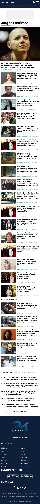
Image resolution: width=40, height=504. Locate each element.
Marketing (26, 494)
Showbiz (33, 6)
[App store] (13, 476)
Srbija (19, 353)
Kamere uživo (13, 6)
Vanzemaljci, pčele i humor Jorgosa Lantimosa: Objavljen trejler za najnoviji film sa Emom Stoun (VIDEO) (28, 102)
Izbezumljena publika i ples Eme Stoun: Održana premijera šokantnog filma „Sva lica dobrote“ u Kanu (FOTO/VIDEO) (27, 222)
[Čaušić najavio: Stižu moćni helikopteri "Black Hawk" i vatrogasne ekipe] (8, 348)
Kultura (24, 451)
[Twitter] (25, 487)
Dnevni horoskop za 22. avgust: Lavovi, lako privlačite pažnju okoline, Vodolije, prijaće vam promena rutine (28, 332)
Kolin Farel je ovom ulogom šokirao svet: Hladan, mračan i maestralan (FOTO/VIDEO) (28, 88)
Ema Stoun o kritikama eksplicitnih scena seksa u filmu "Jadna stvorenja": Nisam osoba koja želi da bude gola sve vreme (26, 262)
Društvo (20, 313)
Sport (27, 6)
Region (23, 460)
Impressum (18, 494)
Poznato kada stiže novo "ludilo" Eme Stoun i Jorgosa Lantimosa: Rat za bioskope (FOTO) (27, 129)
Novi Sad (24, 467)
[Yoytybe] (21, 487)
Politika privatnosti (8, 496)
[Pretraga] (34, 2)
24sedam (12, 501)
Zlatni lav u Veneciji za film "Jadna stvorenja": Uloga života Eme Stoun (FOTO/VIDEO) (27, 275)
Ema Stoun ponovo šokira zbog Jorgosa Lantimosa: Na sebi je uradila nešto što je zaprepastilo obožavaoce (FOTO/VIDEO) (27, 142)
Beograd (24, 457)
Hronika (4, 460)
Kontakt (10, 494)
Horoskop (20, 339)
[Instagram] (18, 487)
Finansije (20, 326)
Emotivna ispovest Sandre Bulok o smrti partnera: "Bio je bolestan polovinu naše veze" (27, 359)
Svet (38, 6)
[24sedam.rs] (7, 2)
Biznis (23, 448)
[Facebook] (14, 487)
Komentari (32, 372)
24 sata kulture (6, 70)
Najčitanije (20, 372)
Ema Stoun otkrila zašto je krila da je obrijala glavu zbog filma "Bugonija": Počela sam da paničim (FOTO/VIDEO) (17, 65)
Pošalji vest (34, 494)
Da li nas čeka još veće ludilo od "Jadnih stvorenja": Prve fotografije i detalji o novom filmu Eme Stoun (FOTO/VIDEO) (27, 235)
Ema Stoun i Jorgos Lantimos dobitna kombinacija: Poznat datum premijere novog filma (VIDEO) (28, 249)
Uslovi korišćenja (21, 496)
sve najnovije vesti (20, 412)
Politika (21, 6)
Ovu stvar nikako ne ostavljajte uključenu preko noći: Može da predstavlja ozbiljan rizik (27, 306)
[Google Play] (26, 476)
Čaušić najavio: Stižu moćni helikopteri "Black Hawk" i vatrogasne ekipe (27, 345)
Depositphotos (33, 496)
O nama (4, 494)
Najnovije (4, 6)
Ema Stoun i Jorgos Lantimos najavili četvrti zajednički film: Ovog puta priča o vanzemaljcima (28, 209)
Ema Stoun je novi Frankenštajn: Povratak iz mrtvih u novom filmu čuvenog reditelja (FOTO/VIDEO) (26, 288)
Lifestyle (4, 467)
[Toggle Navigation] (37, 2)
